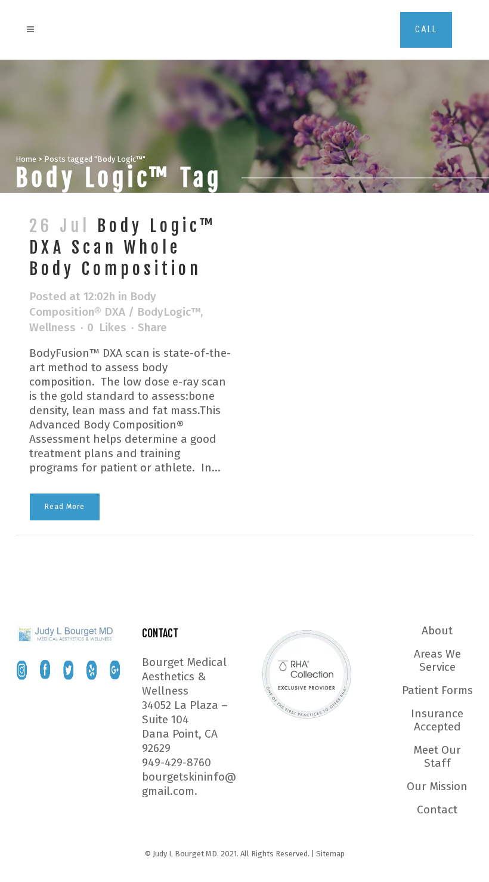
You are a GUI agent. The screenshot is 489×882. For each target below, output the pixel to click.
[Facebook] (45, 670)
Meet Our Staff (437, 757)
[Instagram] (22, 670)
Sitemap (330, 853)
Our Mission (437, 786)
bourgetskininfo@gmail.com (189, 784)
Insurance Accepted (437, 720)
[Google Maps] (115, 670)
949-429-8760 (176, 762)
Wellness (52, 327)
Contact (437, 809)
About (437, 630)
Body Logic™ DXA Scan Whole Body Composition (122, 247)
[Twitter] (68, 670)
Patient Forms (437, 690)
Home (26, 159)
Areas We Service (437, 660)
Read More (65, 506)
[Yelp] (91, 670)
